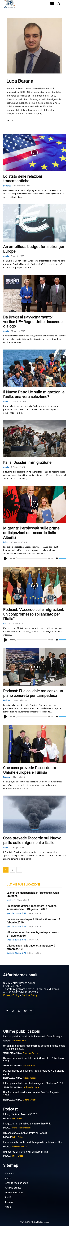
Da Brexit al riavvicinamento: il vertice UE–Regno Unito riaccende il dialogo (34, 322)
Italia (5, 542)
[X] (12, 120)
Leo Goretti (17, 1118)
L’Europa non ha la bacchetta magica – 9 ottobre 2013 (33, 1083)
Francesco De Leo (30, 1053)
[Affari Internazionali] (22, 4)
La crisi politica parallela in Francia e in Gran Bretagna (32, 1036)
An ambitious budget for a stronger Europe (33, 249)
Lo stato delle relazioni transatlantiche (22, 178)
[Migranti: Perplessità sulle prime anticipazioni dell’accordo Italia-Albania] (34, 504)
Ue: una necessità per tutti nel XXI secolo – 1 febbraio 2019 (33, 921)
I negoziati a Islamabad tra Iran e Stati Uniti (27, 1123)
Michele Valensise (30, 1078)
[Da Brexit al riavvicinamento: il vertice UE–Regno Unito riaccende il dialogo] (34, 293)
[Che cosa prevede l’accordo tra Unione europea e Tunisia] (34, 744)
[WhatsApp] (19, 1011)
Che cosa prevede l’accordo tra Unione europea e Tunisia (29, 770)
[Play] (6, 558)
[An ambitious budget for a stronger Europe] (34, 223)
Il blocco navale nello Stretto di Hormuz (25, 1133)
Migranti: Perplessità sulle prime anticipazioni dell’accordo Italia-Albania (31, 533)
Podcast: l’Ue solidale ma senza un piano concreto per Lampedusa (33, 693)
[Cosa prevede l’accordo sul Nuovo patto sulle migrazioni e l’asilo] (34, 814)
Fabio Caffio (17, 1137)
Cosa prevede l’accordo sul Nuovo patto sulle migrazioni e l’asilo (32, 840)
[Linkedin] (8, 120)
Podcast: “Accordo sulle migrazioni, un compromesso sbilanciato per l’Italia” (33, 614)
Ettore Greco (17, 1155)
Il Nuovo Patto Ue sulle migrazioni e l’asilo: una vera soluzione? (34, 394)
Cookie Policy (29, 995)
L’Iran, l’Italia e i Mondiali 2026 (20, 1114)
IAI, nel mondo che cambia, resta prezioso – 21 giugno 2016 (33, 1072)
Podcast (7, 186)
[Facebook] (7, 1011)
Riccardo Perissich (18, 1040)
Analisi (6, 256)
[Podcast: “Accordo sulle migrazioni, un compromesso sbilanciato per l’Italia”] (34, 585)
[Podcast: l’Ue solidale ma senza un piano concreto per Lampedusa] (34, 667)
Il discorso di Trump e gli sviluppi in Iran (25, 1151)
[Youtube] (25, 1011)
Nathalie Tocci (29, 1065)
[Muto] (56, 558)
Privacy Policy (11, 995)
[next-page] (19, 870)
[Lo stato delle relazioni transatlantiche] (34, 152)
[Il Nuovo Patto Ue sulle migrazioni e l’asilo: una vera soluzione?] (34, 368)
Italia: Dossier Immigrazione (27, 462)
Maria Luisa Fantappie (21, 1127)
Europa (6, 777)
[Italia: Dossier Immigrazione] (34, 438)
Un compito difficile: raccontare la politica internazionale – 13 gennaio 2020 (31, 907)
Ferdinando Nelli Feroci (32, 1087)
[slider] (62, 558)
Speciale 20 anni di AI (16, 913)
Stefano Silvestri (29, 1099)
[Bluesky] (31, 1011)
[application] (34, 558)
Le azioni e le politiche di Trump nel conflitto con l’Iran (33, 1142)
